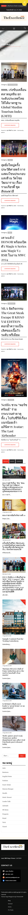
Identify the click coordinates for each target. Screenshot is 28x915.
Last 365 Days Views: (8, 858)
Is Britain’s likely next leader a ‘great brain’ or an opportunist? (13, 706)
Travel (10, 160)
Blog (9, 900)
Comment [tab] (19, 461)
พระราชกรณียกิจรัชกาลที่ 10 (13, 515)
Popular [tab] (5, 461)
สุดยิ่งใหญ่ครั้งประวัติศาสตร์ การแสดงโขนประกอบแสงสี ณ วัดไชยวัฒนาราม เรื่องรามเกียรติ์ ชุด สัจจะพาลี (13, 178)
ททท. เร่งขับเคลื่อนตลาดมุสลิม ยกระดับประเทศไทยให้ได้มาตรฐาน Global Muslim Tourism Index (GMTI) (13, 103)
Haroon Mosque (12, 84)
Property (5, 814)
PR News (11, 400)
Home (9, 907)
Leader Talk (6, 801)
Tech (10, 232)
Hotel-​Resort (7, 797)
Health (4, 793)
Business (5, 772)
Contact (10, 903)
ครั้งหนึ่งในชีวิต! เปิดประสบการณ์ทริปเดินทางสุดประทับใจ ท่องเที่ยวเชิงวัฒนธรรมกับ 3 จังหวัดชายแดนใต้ (13, 546)
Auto (4, 768)
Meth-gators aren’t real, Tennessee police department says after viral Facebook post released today (13, 739)
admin (3, 132)
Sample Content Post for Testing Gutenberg (12, 640)
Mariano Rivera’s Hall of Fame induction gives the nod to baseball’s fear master (13, 671)
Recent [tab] (12, 461)
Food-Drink (11, 303)
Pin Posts (10, 910)
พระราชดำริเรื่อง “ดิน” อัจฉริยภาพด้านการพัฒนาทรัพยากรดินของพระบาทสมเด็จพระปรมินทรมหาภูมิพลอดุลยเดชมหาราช (13, 487)
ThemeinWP (19, 896)
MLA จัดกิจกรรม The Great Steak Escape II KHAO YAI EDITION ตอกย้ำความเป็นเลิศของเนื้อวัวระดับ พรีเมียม (12, 321)
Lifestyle (5, 806)
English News (7, 776)
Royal (4, 818)
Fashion (5, 780)
